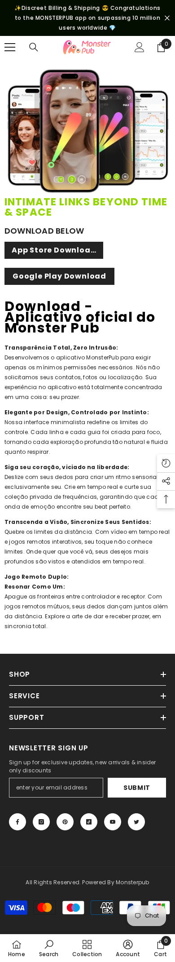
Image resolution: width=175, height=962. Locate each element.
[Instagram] (41, 821)
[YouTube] (112, 821)
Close (167, 18)
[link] (48, 948)
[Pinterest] (65, 821)
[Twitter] (136, 821)
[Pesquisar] (33, 47)
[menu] (9, 47)
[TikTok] (88, 821)
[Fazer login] (139, 47)
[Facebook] (17, 821)
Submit (136, 787)
